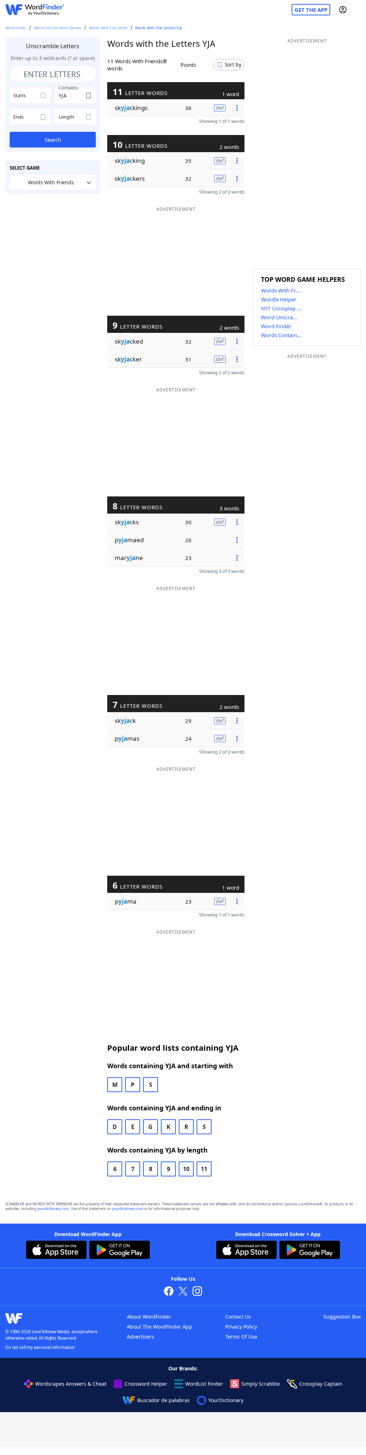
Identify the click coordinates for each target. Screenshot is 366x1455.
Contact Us (238, 1316)
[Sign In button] (343, 9)
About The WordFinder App (159, 1326)
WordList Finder (204, 1383)
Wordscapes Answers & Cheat (71, 1383)
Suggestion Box (342, 1316)
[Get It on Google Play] (119, 1251)
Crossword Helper (145, 1383)
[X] (183, 1292)
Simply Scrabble (260, 1383)
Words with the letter (108, 28)
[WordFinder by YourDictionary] (34, 9)
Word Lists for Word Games (57, 28)
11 (204, 1169)
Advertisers (140, 1336)
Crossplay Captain (320, 1383)
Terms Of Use (241, 1336)
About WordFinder (149, 1316)
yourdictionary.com (53, 1208)
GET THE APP (311, 9)
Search (53, 139)
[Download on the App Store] (56, 1251)
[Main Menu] (358, 9)
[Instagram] (197, 1292)
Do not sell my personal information (40, 1347)
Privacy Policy (241, 1326)
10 (186, 1169)
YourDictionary (225, 1400)
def (220, 107)
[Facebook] (168, 1292)
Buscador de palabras (163, 1400)
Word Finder (15, 28)
